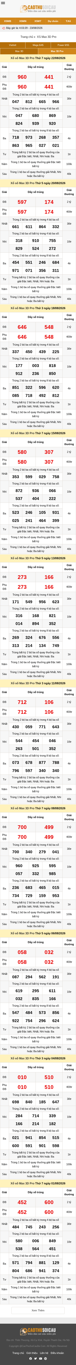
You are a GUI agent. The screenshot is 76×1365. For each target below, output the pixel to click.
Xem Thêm (38, 1310)
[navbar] (3, 3)
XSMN (22, 21)
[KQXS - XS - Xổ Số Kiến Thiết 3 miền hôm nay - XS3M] (38, 8)
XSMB (7, 21)
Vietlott (12, 45)
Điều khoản (57, 1352)
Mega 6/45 (38, 45)
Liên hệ (44, 1352)
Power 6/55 (63, 45)
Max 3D (19, 51)
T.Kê (68, 21)
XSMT (37, 21)
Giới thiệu (31, 1352)
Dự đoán (53, 21)
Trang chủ (27, 36)
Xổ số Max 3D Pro (22, 58)
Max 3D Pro (57, 51)
